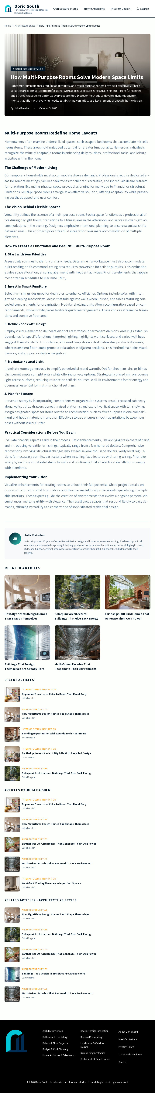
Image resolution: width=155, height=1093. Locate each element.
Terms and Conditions (130, 1054)
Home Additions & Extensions (58, 1055)
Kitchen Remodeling (91, 1037)
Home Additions (94, 9)
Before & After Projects (55, 1043)
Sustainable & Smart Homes (95, 1059)
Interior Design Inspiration (94, 1031)
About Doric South (129, 1031)
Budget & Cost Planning (55, 1049)
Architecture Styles (65, 9)
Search (144, 9)
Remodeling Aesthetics (93, 1053)
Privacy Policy (126, 1047)
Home (8, 25)
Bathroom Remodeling (55, 1037)
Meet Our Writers (128, 1039)
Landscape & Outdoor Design (93, 1045)
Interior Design (120, 9)
